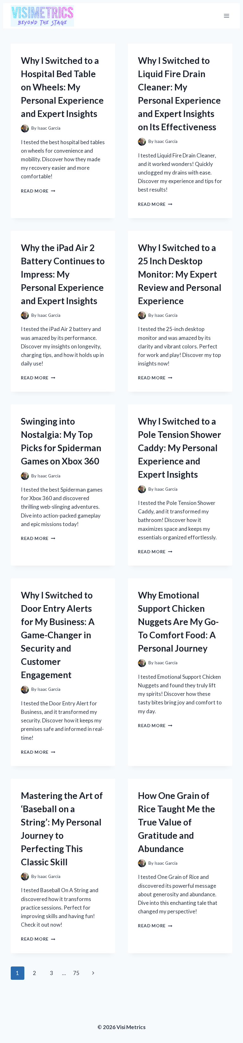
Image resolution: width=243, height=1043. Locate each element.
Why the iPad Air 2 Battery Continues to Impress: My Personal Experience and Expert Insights (63, 274)
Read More (38, 190)
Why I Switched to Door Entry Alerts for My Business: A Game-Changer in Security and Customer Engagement (58, 635)
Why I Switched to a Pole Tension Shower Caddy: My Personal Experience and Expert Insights (179, 448)
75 (76, 973)
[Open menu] (226, 16)
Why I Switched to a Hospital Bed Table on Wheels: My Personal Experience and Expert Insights (62, 87)
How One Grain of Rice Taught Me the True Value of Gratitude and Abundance (176, 822)
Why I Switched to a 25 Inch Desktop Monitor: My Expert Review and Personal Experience (179, 274)
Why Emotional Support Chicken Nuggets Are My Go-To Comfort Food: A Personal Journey (178, 621)
